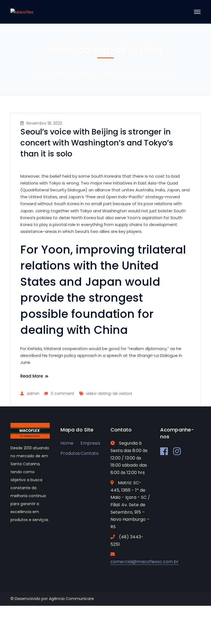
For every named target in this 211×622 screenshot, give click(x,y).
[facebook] (164, 451)
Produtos (70, 453)
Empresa (90, 443)
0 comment (62, 393)
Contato (89, 453)
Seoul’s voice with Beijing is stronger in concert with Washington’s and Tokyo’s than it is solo (96, 142)
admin (33, 393)
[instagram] (177, 451)
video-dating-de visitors (109, 393)
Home (46, 73)
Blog (64, 73)
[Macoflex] (21, 12)
